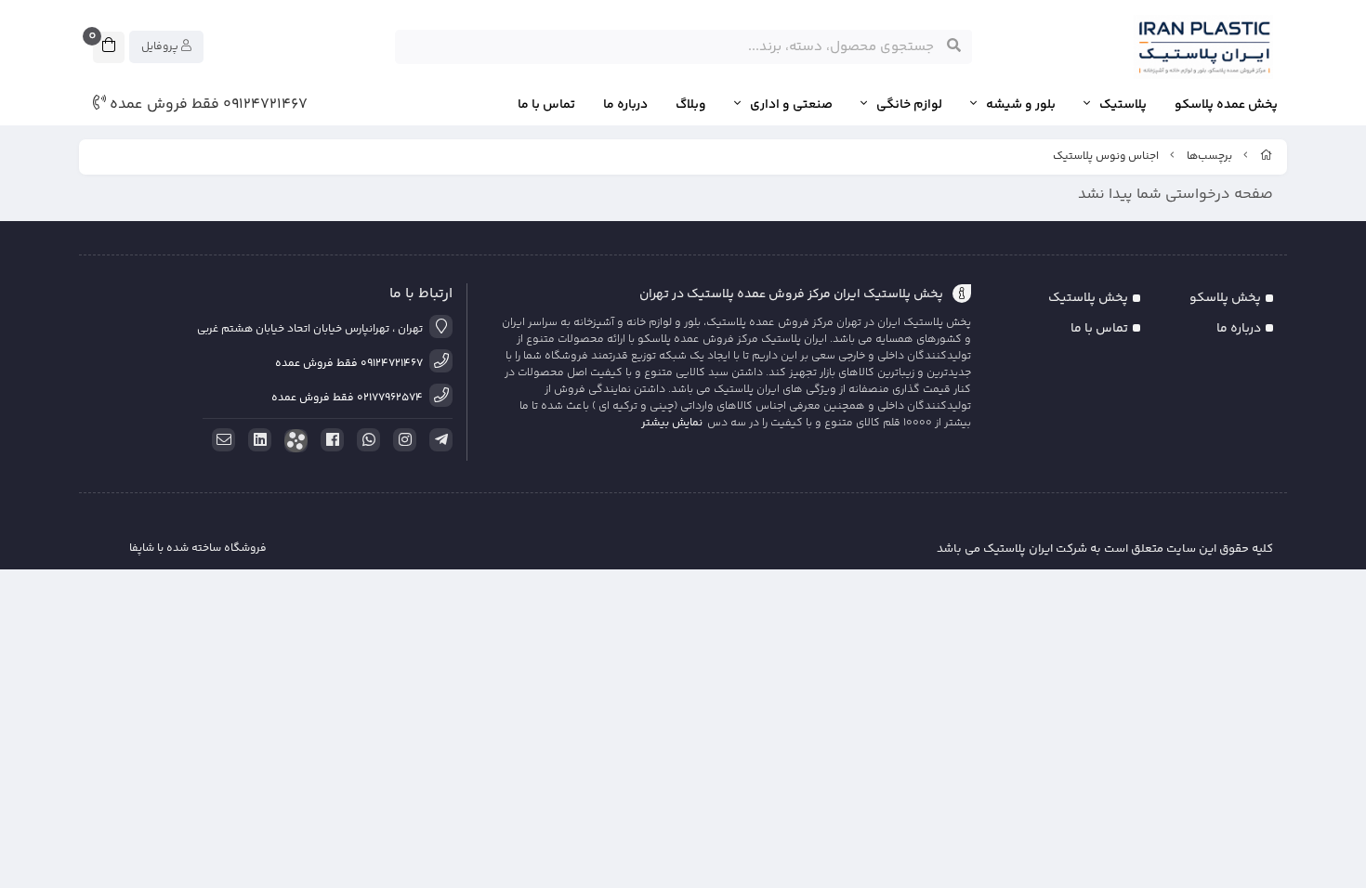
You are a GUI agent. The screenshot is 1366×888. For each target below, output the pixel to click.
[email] (220, 440)
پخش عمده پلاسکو (1226, 105)
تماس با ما (546, 105)
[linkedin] (256, 440)
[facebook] (329, 440)
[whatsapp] (365, 440)
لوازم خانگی (909, 105)
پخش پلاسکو (1225, 298)
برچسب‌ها (1209, 156)
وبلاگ (691, 105)
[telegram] (438, 440)
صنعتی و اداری (791, 105)
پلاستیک (1123, 105)
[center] (954, 46)
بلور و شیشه (1021, 105)
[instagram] (401, 440)
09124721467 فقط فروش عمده (207, 105)
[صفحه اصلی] (1266, 156)
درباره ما (625, 105)
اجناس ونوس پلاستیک (1106, 156)
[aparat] (293, 440)
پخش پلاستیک (1088, 298)
